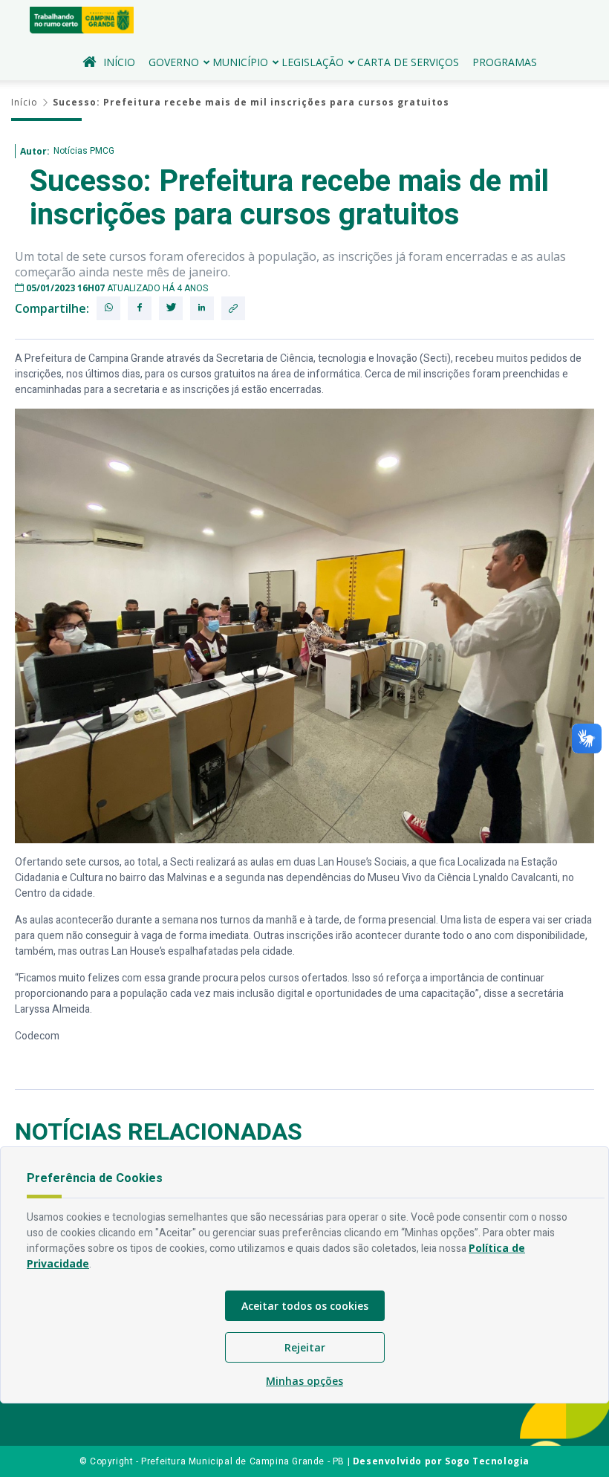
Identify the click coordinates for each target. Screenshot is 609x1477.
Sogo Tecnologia (487, 1461)
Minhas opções (304, 1381)
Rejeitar (304, 1347)
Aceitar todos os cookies (304, 1306)
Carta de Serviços (408, 62)
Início (119, 62)
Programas (504, 62)
